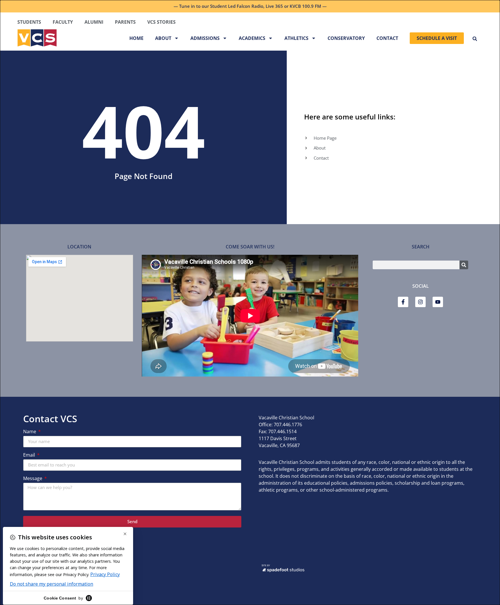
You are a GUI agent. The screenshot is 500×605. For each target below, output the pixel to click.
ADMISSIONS (205, 38)
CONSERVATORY (346, 38)
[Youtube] (438, 302)
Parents (125, 22)
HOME (136, 38)
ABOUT (163, 38)
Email (29, 455)
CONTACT (387, 38)
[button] (475, 39)
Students (29, 22)
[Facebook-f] (403, 302)
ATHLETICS (296, 38)
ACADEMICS (252, 38)
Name (30, 432)
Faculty (63, 22)
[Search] (463, 265)
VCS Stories (161, 22)
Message (33, 479)
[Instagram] (420, 302)
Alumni (93, 22)
